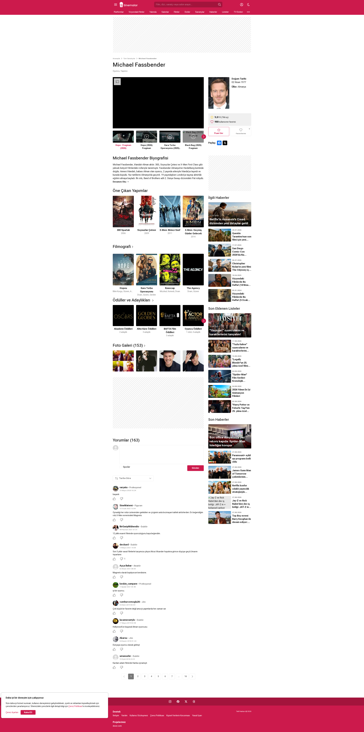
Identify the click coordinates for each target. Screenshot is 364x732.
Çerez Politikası (75, 706)
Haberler (213, 12)
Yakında (153, 12)
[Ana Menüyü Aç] (115, 4)
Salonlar (165, 12)
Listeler (225, 12)
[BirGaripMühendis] (115, 528)
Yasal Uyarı (197, 715)
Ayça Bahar (126, 565)
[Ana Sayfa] (129, 4)
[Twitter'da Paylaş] (225, 143)
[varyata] (115, 488)
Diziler (187, 12)
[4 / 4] (193, 360)
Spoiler (126, 467)
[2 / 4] (146, 360)
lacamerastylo (127, 620)
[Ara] (219, 4)
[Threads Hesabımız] (194, 701)
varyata (123, 487)
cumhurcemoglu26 (130, 601)
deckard (124, 544)
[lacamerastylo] (115, 621)
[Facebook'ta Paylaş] (219, 143)
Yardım (124, 715)
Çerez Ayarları (12, 712)
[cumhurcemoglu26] (115, 603)
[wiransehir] (115, 657)
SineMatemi (126, 505)
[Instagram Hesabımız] (170, 701)
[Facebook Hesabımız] (178, 701)
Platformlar (119, 12)
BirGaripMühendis (129, 526)
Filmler (177, 12)
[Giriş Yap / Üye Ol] (241, 4)
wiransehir (125, 656)
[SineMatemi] (115, 507)
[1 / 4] (123, 360)
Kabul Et (28, 712)
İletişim (116, 715)
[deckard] (115, 546)
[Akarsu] (115, 639)
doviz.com (117, 726)
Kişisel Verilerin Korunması (178, 715)
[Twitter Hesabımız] (186, 701)
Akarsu (123, 638)
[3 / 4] (169, 360)
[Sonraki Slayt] (203, 136)
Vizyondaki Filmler (136, 12)
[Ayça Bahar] (115, 567)
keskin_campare (128, 583)
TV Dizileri (238, 12)
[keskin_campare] (115, 585)
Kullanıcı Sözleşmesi (139, 715)
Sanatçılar (199, 12)
